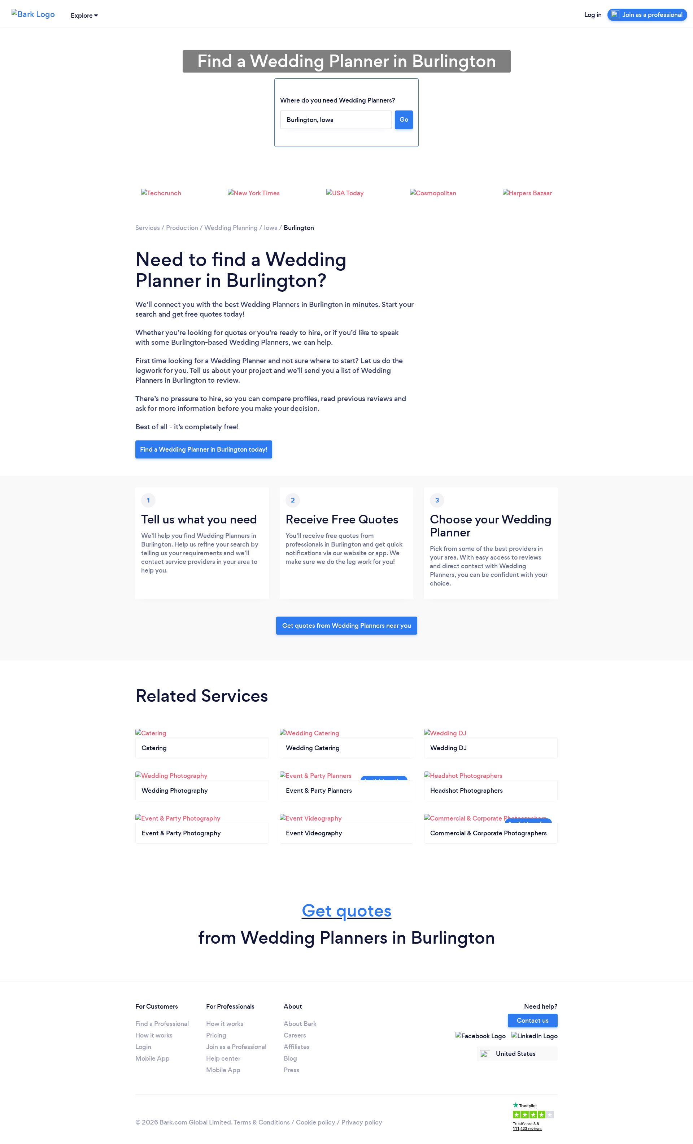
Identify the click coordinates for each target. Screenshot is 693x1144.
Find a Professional (162, 1023)
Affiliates (297, 1047)
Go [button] (404, 119)
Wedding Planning (231, 227)
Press (291, 1070)
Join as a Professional (236, 1047)
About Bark (300, 1023)
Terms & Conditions (262, 1122)
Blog (290, 1058)
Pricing (216, 1035)
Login (143, 1047)
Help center (223, 1058)
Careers (295, 1035)
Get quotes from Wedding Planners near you (346, 625)
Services (147, 227)
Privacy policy (361, 1122)
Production (182, 227)
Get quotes (347, 911)
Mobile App (152, 1058)
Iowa (271, 227)
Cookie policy (315, 1122)
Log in (593, 14)
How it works (154, 1035)
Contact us (533, 1020)
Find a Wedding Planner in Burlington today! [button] (203, 449)
